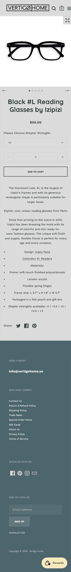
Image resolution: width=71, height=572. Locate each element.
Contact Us (15, 401)
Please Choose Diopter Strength (27, 133)
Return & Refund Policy (22, 405)
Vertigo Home (36, 551)
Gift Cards (14, 424)
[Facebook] (12, 473)
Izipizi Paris (42, 252)
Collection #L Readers (37, 258)
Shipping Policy (18, 410)
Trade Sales (15, 415)
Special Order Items (20, 419)
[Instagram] (27, 473)
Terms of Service (18, 438)
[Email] (34, 473)
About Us (14, 429)
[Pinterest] (19, 473)
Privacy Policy (17, 434)
